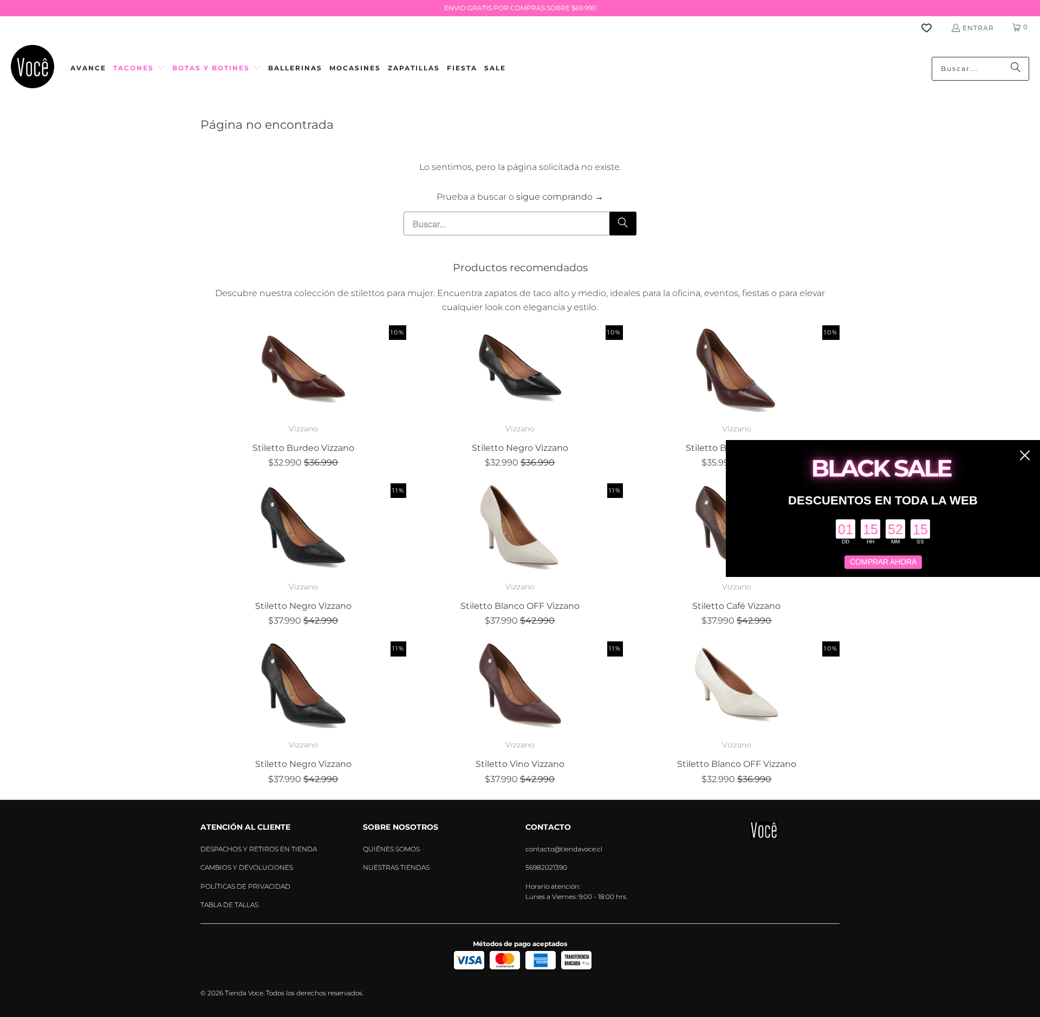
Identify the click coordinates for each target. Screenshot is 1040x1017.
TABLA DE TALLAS (229, 905)
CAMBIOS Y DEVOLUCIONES (246, 867)
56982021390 (546, 867)
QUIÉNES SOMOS (391, 849)
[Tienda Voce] (32, 68)
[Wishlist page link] (933, 28)
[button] (139, 68)
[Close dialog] (1025, 455)
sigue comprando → (559, 197)
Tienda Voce (244, 993)
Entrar (978, 28)
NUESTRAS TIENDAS (396, 867)
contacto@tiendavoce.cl (563, 849)
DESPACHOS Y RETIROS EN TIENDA (258, 849)
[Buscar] (1015, 69)
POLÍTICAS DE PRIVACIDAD (245, 886)
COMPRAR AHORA (883, 562)
